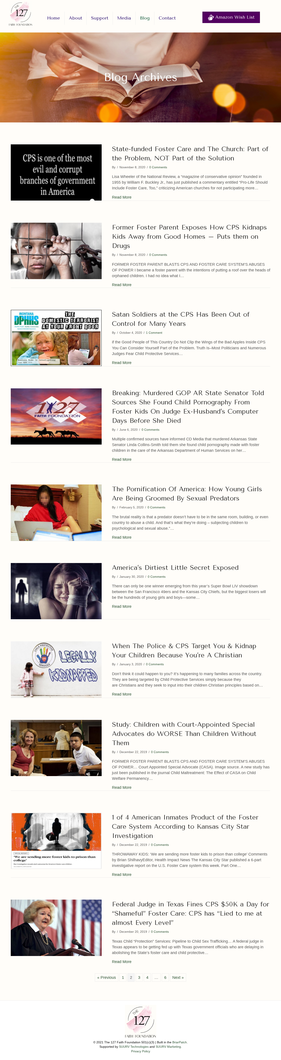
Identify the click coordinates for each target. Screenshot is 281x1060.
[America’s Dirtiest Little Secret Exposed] (56, 591)
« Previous (106, 977)
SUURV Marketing (168, 1046)
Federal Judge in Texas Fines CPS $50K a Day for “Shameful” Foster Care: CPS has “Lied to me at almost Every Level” (190, 913)
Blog (145, 18)
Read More (121, 197)
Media (124, 18)
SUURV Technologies (134, 1046)
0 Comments (158, 167)
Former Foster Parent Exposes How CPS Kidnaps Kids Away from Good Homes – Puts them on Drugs (189, 236)
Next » (178, 977)
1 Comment (154, 332)
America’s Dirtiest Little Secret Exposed (175, 568)
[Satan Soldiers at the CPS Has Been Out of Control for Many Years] (56, 337)
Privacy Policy (140, 1051)
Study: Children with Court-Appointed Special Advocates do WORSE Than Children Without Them (184, 734)
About (75, 18)
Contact (167, 18)
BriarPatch (179, 1042)
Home (53, 18)
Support (99, 18)
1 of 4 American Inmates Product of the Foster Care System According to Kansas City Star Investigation (185, 826)
